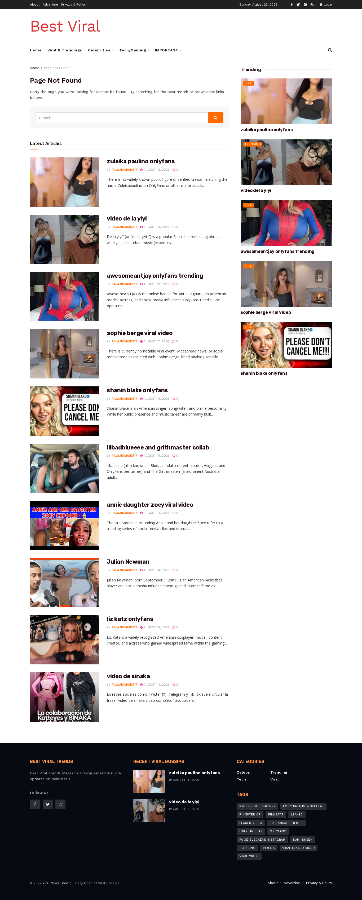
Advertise (50, 4)
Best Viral (65, 26)
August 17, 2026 (156, 341)
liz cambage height (287, 823)
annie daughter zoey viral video (150, 504)
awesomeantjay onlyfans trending (155, 275)
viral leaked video (298, 848)
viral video (249, 856)
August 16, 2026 (156, 398)
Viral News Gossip (57, 883)
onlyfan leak (250, 831)
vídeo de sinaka (128, 676)
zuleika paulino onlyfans (141, 161)
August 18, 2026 (156, 169)
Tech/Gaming (132, 50)
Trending (253, 144)
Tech (241, 779)
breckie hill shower (257, 806)
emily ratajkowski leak (303, 806)
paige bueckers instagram (262, 839)
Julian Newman (128, 561)
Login (327, 4)
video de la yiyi (127, 218)
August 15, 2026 (156, 455)
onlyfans (278, 831)
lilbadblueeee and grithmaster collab (158, 447)
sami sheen (302, 839)
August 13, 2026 (156, 684)
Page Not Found (56, 68)
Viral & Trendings (64, 50)
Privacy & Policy (73, 4)
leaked (297, 814)
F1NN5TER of (250, 814)
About (34, 4)
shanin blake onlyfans (137, 390)
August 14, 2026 (156, 513)
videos (269, 848)
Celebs (243, 772)
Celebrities (99, 50)
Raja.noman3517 (124, 169)
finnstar (276, 814)
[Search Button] (216, 117)
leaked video (250, 823)
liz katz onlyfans (130, 619)
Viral (249, 83)
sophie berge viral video (140, 333)
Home (36, 50)
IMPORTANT (166, 50)
